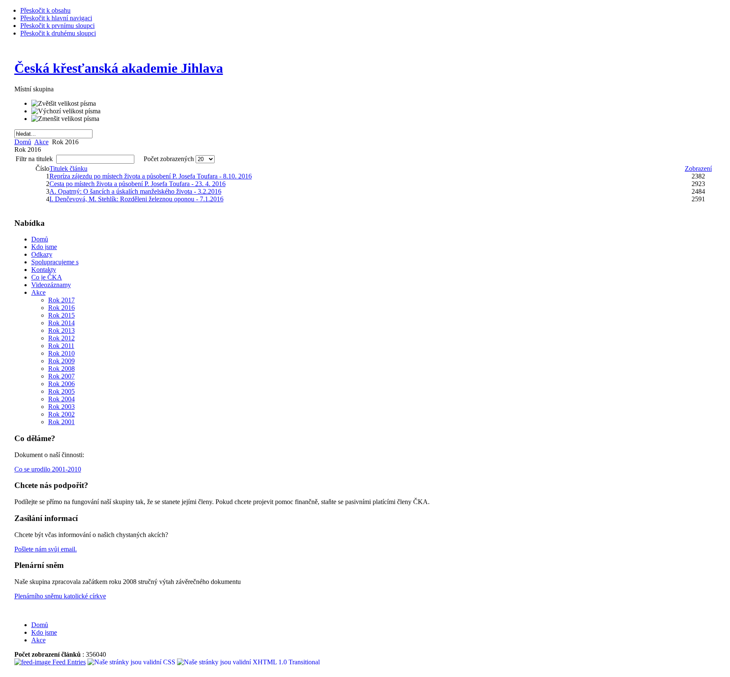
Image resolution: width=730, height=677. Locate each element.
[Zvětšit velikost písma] (63, 103)
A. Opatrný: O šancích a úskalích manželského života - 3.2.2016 (135, 191)
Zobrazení (698, 168)
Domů (22, 141)
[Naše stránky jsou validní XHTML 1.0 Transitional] (248, 662)
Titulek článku (68, 168)
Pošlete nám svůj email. (45, 549)
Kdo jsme (44, 632)
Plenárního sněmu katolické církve (60, 596)
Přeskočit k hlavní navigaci (56, 18)
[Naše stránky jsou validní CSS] (132, 662)
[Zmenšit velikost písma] (65, 119)
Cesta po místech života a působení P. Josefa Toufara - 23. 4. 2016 (137, 183)
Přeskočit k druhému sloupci (58, 33)
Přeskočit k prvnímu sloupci (57, 25)
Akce (41, 141)
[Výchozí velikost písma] (66, 111)
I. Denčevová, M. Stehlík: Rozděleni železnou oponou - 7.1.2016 (136, 199)
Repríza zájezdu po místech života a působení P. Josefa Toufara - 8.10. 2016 (150, 176)
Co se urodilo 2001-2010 (47, 469)
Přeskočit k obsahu (45, 10)
